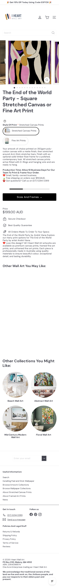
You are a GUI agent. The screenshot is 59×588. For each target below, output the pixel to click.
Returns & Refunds (11, 531)
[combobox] (29, 32)
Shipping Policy (10, 535)
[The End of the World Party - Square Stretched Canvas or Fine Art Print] (22, 296)
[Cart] (47, 17)
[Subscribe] (44, 458)
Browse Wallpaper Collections (17, 488)
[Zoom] (47, 80)
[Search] (53, 32)
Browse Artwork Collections (16, 484)
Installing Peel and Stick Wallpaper (18, 481)
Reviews (6, 546)
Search (6, 477)
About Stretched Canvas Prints (17, 492)
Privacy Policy (9, 539)
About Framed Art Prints (14, 496)
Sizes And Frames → (29, 197)
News (5, 499)
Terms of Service (10, 542)
